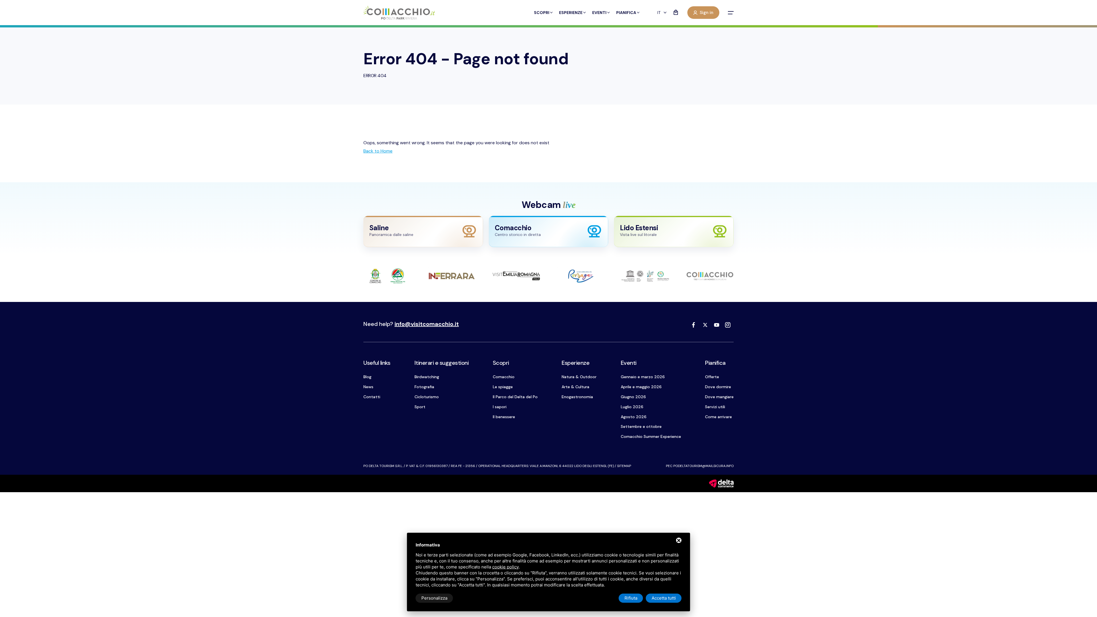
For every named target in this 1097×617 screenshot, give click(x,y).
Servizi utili (715, 406)
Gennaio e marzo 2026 (643, 376)
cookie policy (505, 567)
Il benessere (504, 416)
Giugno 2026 (633, 396)
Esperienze (570, 12)
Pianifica (626, 12)
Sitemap (624, 466)
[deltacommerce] (721, 483)
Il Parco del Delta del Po (515, 396)
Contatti (371, 396)
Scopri (541, 12)
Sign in (706, 12)
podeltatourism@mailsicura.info (703, 466)
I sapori (500, 406)
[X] (705, 324)
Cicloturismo (427, 396)
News (368, 386)
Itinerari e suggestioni (442, 362)
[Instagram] (728, 324)
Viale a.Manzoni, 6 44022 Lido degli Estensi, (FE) (572, 466)
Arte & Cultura (575, 386)
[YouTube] (716, 324)
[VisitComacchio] (399, 13)
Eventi (599, 12)
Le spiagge (503, 386)
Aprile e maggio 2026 (641, 386)
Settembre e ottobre (641, 426)
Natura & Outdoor (579, 376)
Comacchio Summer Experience (651, 436)
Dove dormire (718, 386)
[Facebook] (693, 324)
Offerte (712, 376)
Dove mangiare (719, 396)
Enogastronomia (577, 396)
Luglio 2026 (632, 406)
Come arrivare (718, 416)
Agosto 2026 (633, 416)
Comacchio (504, 376)
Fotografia (424, 386)
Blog (367, 376)
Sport (420, 406)
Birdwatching (427, 376)
